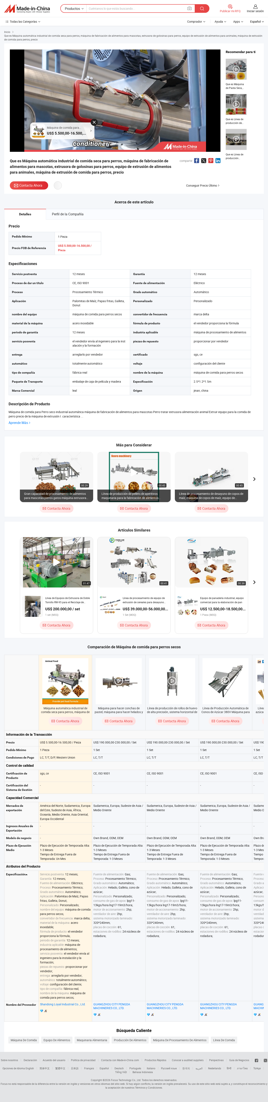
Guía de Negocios (239, 1060)
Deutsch (119, 1068)
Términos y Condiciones (148, 1087)
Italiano (151, 1068)
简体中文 (45, 1068)
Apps (236, 21)
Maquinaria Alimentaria (92, 1040)
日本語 (75, 1068)
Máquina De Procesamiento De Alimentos (179, 1040)
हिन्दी (229, 1068)
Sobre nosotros (9, 1060)
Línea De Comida (224, 1040)
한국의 (186, 1068)
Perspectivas (216, 1060)
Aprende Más (18, 423)
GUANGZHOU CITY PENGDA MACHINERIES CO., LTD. (111, 1006)
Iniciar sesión (255, 11)
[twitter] (265, 1060)
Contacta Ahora (30, 185)
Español (104, 1068)
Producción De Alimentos (130, 1040)
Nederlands (214, 1068)
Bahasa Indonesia (143, 1072)
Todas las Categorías (23, 21)
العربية (199, 1068)
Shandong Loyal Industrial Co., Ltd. (63, 1004)
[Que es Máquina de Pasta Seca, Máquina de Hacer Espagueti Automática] (236, 74)
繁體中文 (60, 1068)
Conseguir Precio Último (201, 185)
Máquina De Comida (24, 1040)
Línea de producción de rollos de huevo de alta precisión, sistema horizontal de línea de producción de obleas (172, 712)
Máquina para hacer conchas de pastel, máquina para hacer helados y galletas (119, 712)
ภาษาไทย (242, 1068)
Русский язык (169, 1068)
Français (89, 1068)
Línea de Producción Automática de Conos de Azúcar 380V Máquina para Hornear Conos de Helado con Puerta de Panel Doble (225, 713)
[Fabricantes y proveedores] (27, 8)
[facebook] (256, 1060)
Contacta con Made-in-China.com (120, 1060)
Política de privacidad (83, 1060)
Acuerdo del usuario (54, 1060)
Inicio (7, 32)
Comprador (194, 21)
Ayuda (219, 21)
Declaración (30, 1060)
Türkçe (257, 1068)
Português (135, 1068)
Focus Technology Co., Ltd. (126, 1080)
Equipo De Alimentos (57, 1040)
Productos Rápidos (155, 1060)
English (30, 1068)
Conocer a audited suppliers (188, 1060)
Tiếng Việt (121, 1072)
